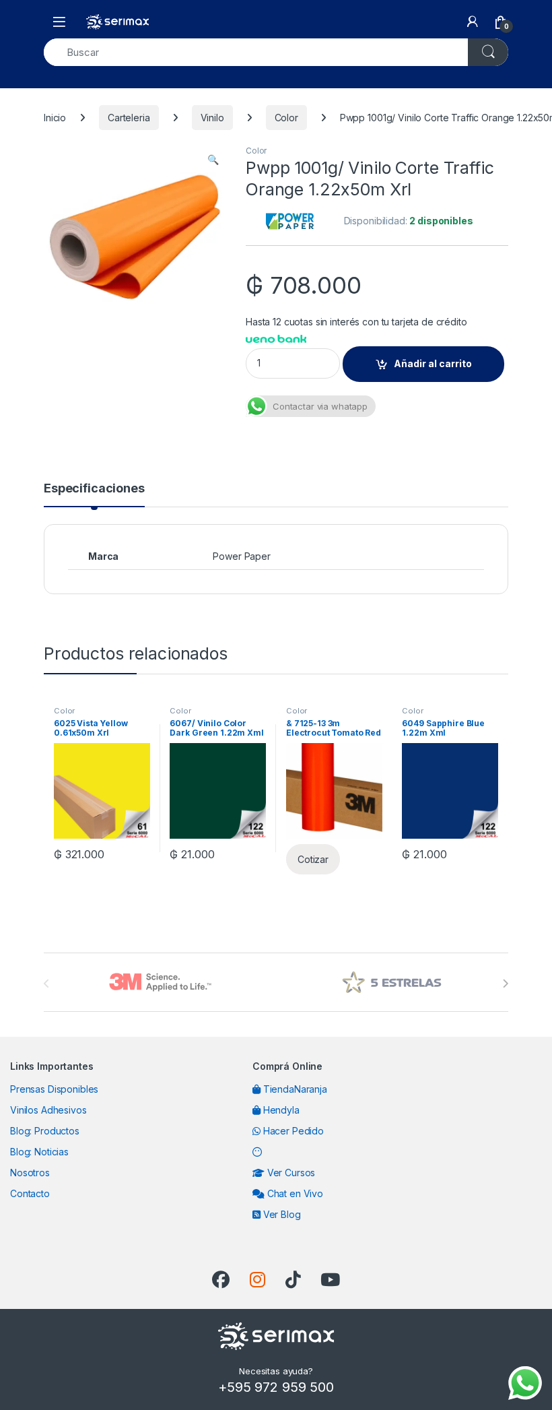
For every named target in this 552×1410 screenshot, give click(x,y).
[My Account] (472, 21)
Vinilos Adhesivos (48, 1110)
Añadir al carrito (433, 363)
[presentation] (505, 983)
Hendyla (280, 1110)
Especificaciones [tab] (94, 488)
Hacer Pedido (292, 1130)
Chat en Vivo (294, 1193)
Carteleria (129, 117)
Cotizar (313, 859)
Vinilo (212, 117)
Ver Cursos (290, 1172)
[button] (213, 160)
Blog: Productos (44, 1130)
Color (286, 117)
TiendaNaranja (294, 1089)
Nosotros (30, 1172)
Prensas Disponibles (54, 1089)
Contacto (30, 1193)
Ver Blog (281, 1214)
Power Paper (241, 556)
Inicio (55, 117)
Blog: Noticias (39, 1151)
